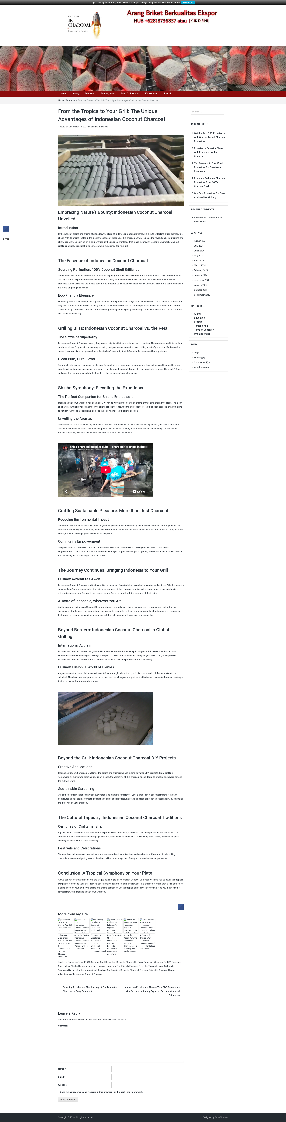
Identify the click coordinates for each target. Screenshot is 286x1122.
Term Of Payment (130, 93)
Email (61, 1077)
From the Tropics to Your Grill (153, 966)
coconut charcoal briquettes (102, 966)
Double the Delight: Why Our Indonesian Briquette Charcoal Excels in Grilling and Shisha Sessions (130, 943)
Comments (202, 362)
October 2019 (200, 290)
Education (90, 93)
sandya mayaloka (99, 126)
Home (64, 93)
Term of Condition (204, 329)
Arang (76, 93)
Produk (167, 93)
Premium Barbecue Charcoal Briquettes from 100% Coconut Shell (210, 182)
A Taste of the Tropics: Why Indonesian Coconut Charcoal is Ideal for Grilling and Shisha (147, 942)
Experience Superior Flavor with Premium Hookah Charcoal (209, 152)
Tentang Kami (108, 93)
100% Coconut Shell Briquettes (100, 962)
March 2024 (200, 265)
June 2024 (199, 250)
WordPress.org (201, 367)
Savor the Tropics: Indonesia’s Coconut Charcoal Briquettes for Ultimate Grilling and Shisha (81, 942)
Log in (197, 352)
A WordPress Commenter (206, 217)
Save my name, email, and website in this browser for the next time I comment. (101, 1092)
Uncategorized (202, 333)
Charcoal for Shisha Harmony (72, 966)
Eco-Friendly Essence (127, 966)
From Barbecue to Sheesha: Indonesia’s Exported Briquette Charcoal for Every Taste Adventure (114, 944)
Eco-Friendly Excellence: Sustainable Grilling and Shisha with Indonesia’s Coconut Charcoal (98, 943)
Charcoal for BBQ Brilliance (167, 962)
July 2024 (198, 245)
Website (62, 1085)
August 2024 (200, 241)
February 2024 (201, 270)
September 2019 (202, 294)
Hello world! (200, 221)
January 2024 (200, 275)
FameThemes (221, 1117)
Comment (63, 1025)
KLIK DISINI (188, 2)
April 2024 (199, 260)
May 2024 (198, 255)
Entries (199, 357)
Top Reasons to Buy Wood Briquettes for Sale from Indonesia (208, 167)
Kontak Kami (151, 93)
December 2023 (201, 280)
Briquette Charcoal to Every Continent (134, 962)
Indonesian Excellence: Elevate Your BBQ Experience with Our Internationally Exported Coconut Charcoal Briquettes (65, 946)
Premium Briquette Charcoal (153, 970)
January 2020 (200, 285)
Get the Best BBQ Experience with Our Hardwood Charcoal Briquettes (210, 137)
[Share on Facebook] (181, 908)
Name (62, 1068)
